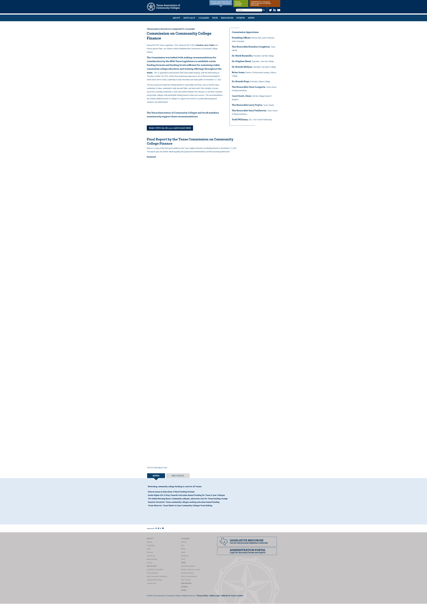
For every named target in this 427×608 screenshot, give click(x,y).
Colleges (203, 18)
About (176, 18)
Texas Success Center (238, 3)
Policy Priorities (152, 573)
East (182, 545)
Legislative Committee (155, 569)
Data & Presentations (189, 576)
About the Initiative (188, 566)
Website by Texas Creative (232, 596)
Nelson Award (152, 559)
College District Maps (154, 580)
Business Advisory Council (190, 569)
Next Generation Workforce (157, 576)
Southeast (185, 556)
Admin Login (215, 596)
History (149, 542)
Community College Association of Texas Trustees (261, 3)
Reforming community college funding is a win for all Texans (175, 486)
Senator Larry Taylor (205, 45)
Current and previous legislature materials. (249, 543)
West (183, 559)
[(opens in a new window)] (270, 10)
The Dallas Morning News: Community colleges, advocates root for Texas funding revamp (188, 499)
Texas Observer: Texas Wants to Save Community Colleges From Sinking (180, 505)
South (183, 552)
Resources (227, 18)
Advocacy (189, 18)
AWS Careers (186, 580)
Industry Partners (187, 573)
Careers (149, 563)
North (183, 549)
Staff (149, 549)
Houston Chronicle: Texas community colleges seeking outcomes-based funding (183, 502)
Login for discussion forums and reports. (248, 552)
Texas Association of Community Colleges (221, 2)
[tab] (156, 475)
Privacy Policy (202, 596)
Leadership (151, 545)
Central (183, 542)
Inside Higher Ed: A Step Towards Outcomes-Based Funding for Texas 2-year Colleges (186, 495)
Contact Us (151, 556)
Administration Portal (248, 550)
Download (151, 157)
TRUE (215, 18)
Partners (150, 552)
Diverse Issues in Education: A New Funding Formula (171, 492)
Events (241, 18)
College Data (151, 583)
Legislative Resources (246, 540)
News (251, 18)
